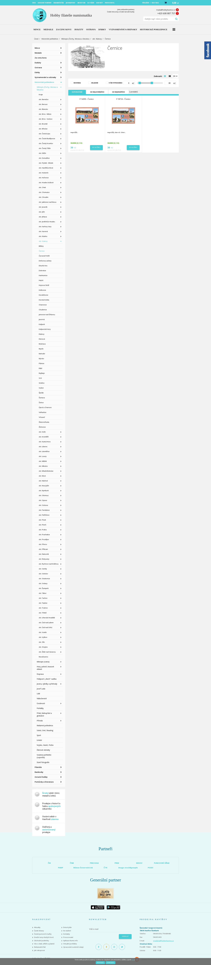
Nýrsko (41, 358)
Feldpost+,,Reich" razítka (46, 679)
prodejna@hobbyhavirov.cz (163, 941)
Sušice (41, 388)
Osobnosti (41, 703)
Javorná (42, 319)
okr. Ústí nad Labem (46, 622)
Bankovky (39, 772)
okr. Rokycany (44, 559)
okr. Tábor (42, 593)
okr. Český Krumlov (46, 143)
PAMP (60, 867)
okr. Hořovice (44, 177)
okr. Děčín (42, 153)
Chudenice (43, 310)
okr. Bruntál (43, 124)
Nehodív (42, 354)
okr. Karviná (43, 231)
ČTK (105, 867)
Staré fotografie (43, 762)
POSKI (150, 867)
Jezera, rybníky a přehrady (47, 684)
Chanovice (43, 305)
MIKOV (139, 863)
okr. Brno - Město (45, 114)
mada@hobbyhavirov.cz (165, 10)
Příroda (40, 720)
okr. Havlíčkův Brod (46, 168)
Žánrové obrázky (43, 750)
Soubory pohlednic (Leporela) (44, 756)
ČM (49, 863)
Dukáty (38, 62)
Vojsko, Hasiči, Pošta (45, 745)
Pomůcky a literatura (44, 782)
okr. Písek (42, 520)
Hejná (41, 280)
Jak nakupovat (39, 950)
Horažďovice (43, 295)
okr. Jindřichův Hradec (47, 222)
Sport (39, 735)
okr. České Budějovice (47, 138)
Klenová (42, 339)
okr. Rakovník (44, 554)
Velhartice (42, 412)
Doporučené (77, 92)
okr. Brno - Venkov (45, 119)
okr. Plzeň (42, 525)
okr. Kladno (43, 236)
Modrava (42, 344)
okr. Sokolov (43, 574)
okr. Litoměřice (44, 451)
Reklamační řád (40, 947)
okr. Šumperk (44, 588)
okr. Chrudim (43, 197)
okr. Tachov (43, 598)
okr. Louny (43, 456)
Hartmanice (43, 275)
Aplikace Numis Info (70, 941)
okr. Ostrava (43, 505)
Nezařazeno (43, 657)
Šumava (42, 398)
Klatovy (41, 334)
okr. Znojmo (43, 647)
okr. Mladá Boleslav (46, 471)
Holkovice (42, 290)
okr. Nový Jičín (44, 486)
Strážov (41, 383)
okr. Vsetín (43, 632)
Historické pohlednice (49, 39)
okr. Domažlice (44, 158)
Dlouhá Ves (43, 266)
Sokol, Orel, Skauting (45, 730)
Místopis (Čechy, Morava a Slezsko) (75, 39)
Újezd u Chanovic (45, 407)
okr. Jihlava (43, 217)
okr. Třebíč (43, 613)
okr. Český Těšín (45, 148)
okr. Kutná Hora (44, 442)
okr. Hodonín (43, 173)
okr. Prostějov (44, 539)
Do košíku (96, 147)
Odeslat (125, 936)
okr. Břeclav (43, 129)
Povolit (100, 962)
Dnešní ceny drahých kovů (44, 937)
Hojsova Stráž (44, 285)
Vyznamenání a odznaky (45, 77)
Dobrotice (42, 270)
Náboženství (42, 698)
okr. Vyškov (43, 637)
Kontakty (66, 934)
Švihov (41, 402)
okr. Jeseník (43, 207)
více (133, 960)
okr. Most (42, 476)
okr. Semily (43, 569)
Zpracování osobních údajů (73, 947)
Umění (39, 740)
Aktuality (37, 927)
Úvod (36, 39)
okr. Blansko (43, 109)
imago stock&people (128, 867)
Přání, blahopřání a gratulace (44, 714)
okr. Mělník (43, 461)
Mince (37, 48)
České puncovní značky (43, 934)
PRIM (117, 863)
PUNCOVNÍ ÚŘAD (161, 863)
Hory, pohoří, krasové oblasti (45, 667)
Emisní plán (67, 927)
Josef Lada (41, 689)
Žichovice (42, 427)
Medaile (38, 53)
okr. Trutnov (43, 608)
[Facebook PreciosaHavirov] (98, 947)
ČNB (72, 863)
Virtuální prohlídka (70, 944)
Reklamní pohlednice (45, 725)
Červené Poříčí (44, 256)
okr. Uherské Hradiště (47, 618)
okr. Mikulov (43, 466)
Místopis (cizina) (43, 662)
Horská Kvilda (44, 300)
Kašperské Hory (45, 329)
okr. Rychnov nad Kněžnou (48, 564)
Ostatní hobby (41, 777)
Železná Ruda (44, 422)
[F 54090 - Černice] (87, 115)
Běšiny (41, 246)
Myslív (41, 349)
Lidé (38, 693)
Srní (40, 378)
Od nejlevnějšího (97, 92)
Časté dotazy (39, 931)
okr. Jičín (42, 212)
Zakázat (110, 962)
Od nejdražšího (118, 92)
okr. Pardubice (44, 510)
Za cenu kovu (41, 57)
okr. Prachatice (44, 534)
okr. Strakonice (44, 578)
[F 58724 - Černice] (124, 115)
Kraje (41, 94)
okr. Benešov (43, 99)
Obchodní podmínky (41, 941)
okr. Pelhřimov (44, 515)
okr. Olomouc (44, 495)
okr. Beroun (43, 104)
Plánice (41, 363)
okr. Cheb (42, 187)
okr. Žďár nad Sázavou (47, 652)
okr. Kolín (42, 432)
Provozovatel (68, 937)
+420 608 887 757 (166, 13)
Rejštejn (42, 373)
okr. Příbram (43, 549)
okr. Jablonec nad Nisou (47, 202)
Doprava (40, 674)
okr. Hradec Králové (46, 182)
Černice (41, 251)
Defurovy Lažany (45, 261)
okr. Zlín (42, 642)
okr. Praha (43, 530)
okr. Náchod (43, 481)
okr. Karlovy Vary (45, 226)
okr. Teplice (43, 603)
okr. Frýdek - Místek (46, 163)
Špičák (41, 393)
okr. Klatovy (97, 39)
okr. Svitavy (43, 583)
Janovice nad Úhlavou (47, 314)
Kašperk (42, 324)
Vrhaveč (42, 417)
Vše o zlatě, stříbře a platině (44, 944)
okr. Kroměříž (43, 437)
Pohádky (40, 708)
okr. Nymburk (44, 490)
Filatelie (38, 767)
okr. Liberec (43, 446)
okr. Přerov (43, 544)
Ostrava (38, 67)
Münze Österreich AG (83, 867)
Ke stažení (67, 931)
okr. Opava (43, 500)
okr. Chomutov (44, 192)
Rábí (40, 368)
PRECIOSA (94, 863)
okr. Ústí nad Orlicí (45, 627)
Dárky (37, 72)
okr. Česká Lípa (44, 133)
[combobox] (175, 76)
